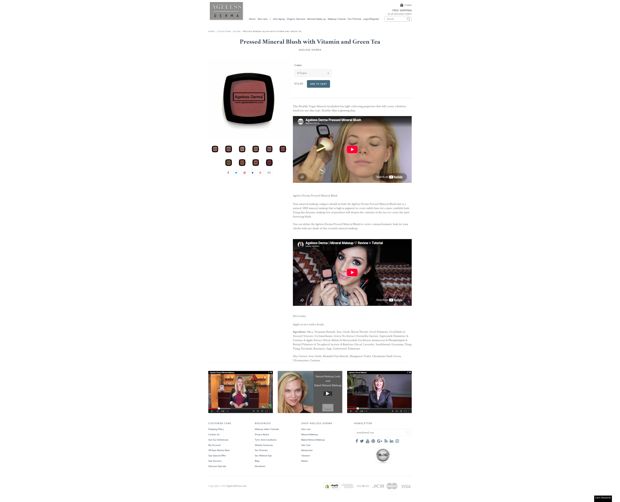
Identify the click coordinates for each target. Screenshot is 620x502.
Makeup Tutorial (337, 19)
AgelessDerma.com (237, 486)
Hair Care (306, 445)
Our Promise (354, 19)
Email (269, 172)
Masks (304, 461)
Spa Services (215, 461)
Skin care (263, 19)
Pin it (244, 172)
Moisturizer (307, 450)
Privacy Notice (262, 434)
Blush (237, 31)
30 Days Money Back (219, 450)
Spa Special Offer (217, 456)
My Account (214, 445)
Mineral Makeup (309, 434)
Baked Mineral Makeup (313, 440)
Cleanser (305, 456)
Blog (257, 461)
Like (228, 172)
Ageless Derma (310, 49)
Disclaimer (260, 466)
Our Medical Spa (263, 456)
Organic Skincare (296, 19)
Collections (224, 31)
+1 (260, 172)
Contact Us (214, 434)
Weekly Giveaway (264, 445)
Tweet (236, 172)
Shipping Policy (216, 429)
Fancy (252, 172)
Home (252, 19)
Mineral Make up (316, 19)
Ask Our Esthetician (218, 440)
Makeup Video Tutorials (267, 429)
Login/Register (371, 19)
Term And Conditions (266, 440)
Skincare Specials (217, 466)
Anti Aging (279, 19)
